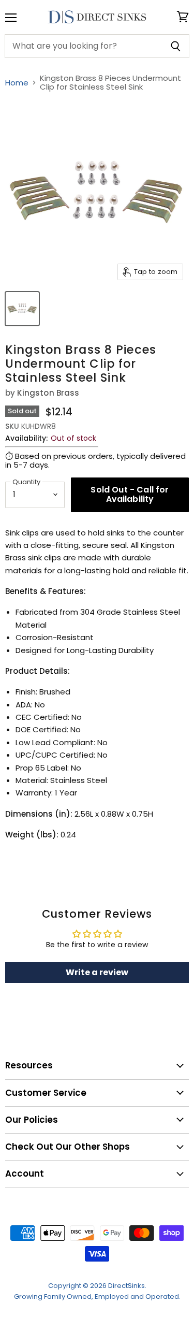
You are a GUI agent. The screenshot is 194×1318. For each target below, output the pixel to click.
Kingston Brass (48, 392)
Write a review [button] (97, 972)
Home (16, 82)
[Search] (175, 46)
